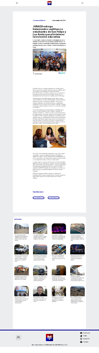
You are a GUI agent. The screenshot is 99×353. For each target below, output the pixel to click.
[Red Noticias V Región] (17, 3)
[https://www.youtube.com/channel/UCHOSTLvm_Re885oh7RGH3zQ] (81, 342)
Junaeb (38, 197)
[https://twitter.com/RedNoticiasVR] (81, 336)
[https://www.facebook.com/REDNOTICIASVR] (81, 333)
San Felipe (53, 197)
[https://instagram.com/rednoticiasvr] (81, 339)
